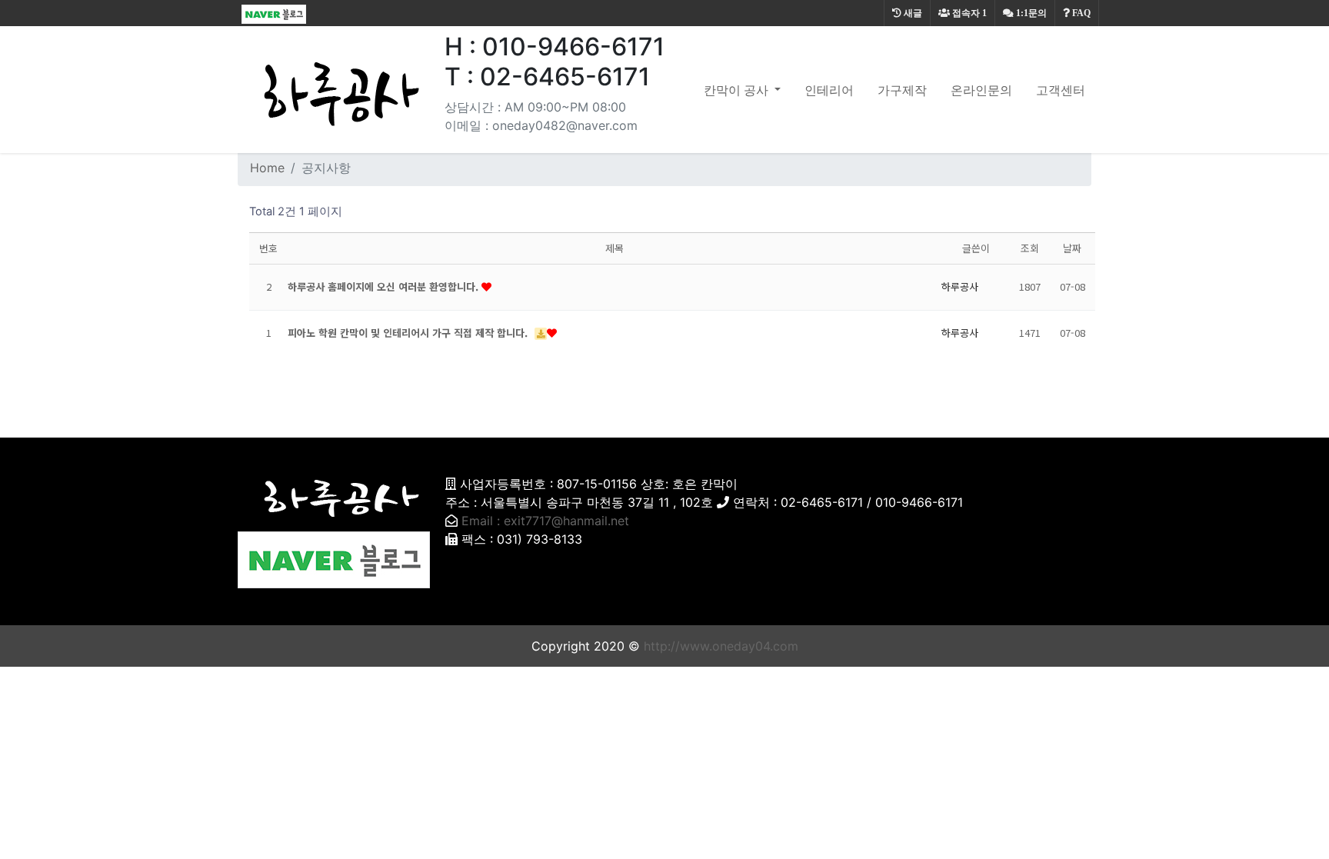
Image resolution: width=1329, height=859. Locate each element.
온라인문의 (981, 90)
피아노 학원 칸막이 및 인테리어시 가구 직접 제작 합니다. (409, 332)
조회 (1030, 248)
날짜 (1072, 248)
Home (267, 167)
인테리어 (829, 90)
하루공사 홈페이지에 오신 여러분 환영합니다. (384, 286)
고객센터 (1060, 90)
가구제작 (902, 90)
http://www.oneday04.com (721, 646)
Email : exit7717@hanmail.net (545, 520)
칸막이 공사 (737, 90)
